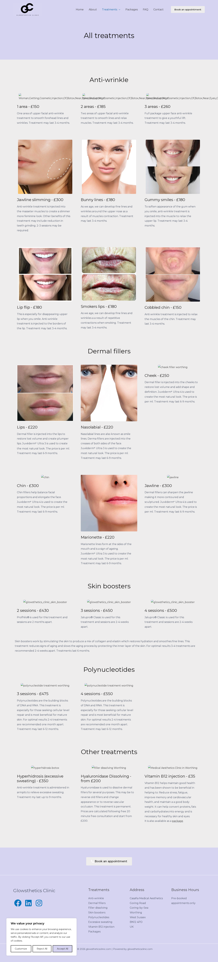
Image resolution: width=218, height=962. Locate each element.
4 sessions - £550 (97, 693)
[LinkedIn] (28, 903)
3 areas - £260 (157, 106)
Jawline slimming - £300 (40, 199)
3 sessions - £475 (33, 693)
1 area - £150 (28, 106)
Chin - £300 (28, 485)
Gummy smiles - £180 (165, 199)
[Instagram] (39, 903)
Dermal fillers (96, 903)
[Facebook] (18, 903)
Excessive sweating (100, 921)
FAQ (145, 9)
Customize (21, 948)
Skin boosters (96, 912)
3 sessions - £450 (97, 610)
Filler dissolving (98, 907)
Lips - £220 (27, 427)
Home (80, 9)
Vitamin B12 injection (101, 926)
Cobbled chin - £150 (163, 307)
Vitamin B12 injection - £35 (170, 776)
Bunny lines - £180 (98, 199)
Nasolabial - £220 (97, 427)
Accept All (62, 948)
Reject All (42, 948)
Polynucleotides (98, 917)
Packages (131, 9)
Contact (158, 9)
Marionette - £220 (97, 537)
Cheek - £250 (157, 375)
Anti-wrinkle (96, 898)
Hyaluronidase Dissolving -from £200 (106, 778)
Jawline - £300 (158, 485)
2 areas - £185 (93, 106)
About (93, 9)
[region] (41, 937)
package (177, 820)
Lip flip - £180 (29, 307)
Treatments (109, 9)
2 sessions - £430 (33, 610)
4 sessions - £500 (161, 610)
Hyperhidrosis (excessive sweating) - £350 (40, 778)
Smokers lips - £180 (99, 306)
